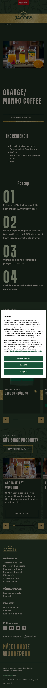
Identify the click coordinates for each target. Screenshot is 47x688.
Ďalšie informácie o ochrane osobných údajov (26, 351)
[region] (23, 344)
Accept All (24, 372)
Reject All (23, 365)
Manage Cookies (23, 358)
